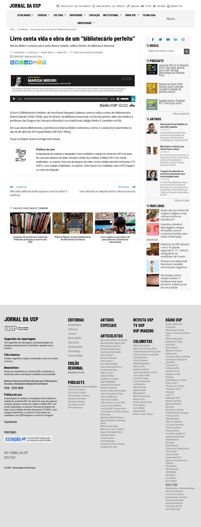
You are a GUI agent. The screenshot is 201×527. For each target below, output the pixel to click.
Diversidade (76, 15)
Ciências (42, 15)
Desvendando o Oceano (79, 395)
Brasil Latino (171, 353)
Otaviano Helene (107, 435)
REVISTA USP (143, 319)
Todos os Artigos (181, 200)
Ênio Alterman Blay (108, 364)
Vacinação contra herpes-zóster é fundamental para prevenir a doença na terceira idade (173, 281)
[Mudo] (118, 98)
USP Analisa (171, 466)
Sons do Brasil (172, 454)
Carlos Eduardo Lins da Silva (146, 354)
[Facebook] (12, 62)
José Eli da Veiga (140, 378)
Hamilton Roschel (108, 387)
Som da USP (171, 451)
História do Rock (173, 389)
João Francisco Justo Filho (112, 402)
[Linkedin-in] (175, 39)
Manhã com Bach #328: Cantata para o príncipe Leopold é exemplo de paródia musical (171, 87)
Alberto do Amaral (141, 345)
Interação (170, 392)
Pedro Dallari (138, 408)
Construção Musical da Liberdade (176, 361)
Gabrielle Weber (107, 376)
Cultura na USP (172, 368)
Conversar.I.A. (172, 365)
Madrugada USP (173, 398)
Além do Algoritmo (174, 338)
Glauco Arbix (139, 366)
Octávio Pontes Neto (142, 402)
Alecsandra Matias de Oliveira (113, 340)
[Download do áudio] (133, 98)
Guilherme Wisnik (141, 369)
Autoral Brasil (172, 347)
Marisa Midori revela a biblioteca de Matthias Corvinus (73, 238)
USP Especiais (172, 469)
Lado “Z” (170, 395)
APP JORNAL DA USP (16, 453)
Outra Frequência (173, 427)
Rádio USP (130, 15)
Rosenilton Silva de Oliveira (112, 444)
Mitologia (170, 407)
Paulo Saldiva (139, 405)
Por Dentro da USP (76, 404)
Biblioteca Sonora (174, 350)
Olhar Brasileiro (172, 418)
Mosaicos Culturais (174, 410)
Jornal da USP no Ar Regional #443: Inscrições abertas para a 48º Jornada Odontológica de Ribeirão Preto (173, 70)
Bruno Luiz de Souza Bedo (145, 348)
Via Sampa (170, 475)
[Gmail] (35, 62)
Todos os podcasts (180, 113)
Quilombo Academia (175, 436)
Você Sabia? (171, 481)
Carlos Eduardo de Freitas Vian (147, 351)
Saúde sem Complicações (177, 448)
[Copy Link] (40, 62)
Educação (94, 15)
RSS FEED (9, 457)
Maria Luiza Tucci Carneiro (112, 429)
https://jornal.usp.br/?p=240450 (88, 52)
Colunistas (33, 52)
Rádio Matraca (172, 439)
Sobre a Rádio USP (174, 324)
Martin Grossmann (141, 396)
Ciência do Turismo (76, 389)
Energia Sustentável (77, 398)
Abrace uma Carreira (175, 330)
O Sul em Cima (172, 416)
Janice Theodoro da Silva (111, 393)
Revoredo (170, 442)
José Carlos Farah (141, 375)
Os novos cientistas (175, 424)
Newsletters (11, 367)
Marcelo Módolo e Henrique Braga (112, 422)
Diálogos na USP (173, 374)
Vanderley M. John (108, 447)
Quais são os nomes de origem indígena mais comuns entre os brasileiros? (175, 214)
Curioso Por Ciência (77, 392)
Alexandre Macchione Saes (112, 343)
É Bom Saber (171, 383)
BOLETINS (172, 485)
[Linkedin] (26, 62)
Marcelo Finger (140, 387)
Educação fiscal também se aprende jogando (174, 125)
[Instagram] (183, 39)
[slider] (125, 98)
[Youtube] (168, 39)
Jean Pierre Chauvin (109, 399)
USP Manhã (171, 472)
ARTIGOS (107, 319)
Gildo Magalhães (108, 382)
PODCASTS (76, 382)
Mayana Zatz (139, 399)
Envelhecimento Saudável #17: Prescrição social (172, 102)
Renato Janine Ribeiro (143, 414)
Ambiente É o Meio (174, 341)
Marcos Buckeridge (109, 426)
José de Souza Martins (110, 405)
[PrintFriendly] (44, 62)
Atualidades (24, 15)
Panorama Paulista (76, 401)
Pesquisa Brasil (172, 430)
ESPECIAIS (108, 325)
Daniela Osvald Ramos (110, 349)
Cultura (58, 15)
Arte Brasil (170, 344)
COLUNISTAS (142, 341)
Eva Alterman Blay (108, 370)
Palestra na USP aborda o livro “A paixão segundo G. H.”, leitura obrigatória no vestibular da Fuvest (175, 250)
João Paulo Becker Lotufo (145, 372)
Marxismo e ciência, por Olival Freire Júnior (172, 148)
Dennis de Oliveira (108, 358)
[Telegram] (31, 62)
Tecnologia (149, 15)
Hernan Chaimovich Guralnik (113, 390)
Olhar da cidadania (174, 421)
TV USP (139, 325)
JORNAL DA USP (25, 5)
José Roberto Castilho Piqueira (114, 411)
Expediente (10, 421)
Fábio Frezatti (106, 373)
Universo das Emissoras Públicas (176, 461)
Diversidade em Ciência (176, 380)
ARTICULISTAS (111, 335)
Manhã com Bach (173, 401)
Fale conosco (12, 354)
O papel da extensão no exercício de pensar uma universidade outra (172, 174)
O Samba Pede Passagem (177, 413)
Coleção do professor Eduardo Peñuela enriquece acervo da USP (30, 239)
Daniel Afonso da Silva (110, 346)
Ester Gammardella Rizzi (111, 367)
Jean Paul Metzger (108, 396)
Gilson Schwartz (140, 360)
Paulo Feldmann (107, 441)
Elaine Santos (106, 361)
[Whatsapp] (21, 62)
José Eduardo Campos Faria (113, 408)
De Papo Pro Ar (172, 371)
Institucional (111, 15)
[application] (70, 99)
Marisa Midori (47, 52)
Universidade (84, 22)
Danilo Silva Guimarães (110, 352)
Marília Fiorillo (139, 390)
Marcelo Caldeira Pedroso (112, 417)
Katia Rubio (105, 414)
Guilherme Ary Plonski (110, 385)
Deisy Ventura (106, 355)
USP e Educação (75, 407)
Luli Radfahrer (139, 384)
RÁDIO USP (174, 319)
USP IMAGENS (143, 330)
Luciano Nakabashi (141, 381)
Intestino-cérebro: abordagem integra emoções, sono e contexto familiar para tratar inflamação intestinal (167, 231)
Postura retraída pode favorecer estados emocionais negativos (174, 264)
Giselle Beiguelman (141, 363)
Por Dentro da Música (175, 433)
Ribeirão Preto (76, 372)
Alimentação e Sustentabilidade (82, 386)
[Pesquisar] (186, 51)
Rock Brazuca (172, 445)
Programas (171, 327)
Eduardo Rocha (140, 357)
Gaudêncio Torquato (109, 379)
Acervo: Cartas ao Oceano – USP (178, 334)
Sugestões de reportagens (20, 339)
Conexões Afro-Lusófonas (178, 356)
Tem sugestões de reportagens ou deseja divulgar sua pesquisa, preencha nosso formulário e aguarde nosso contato (28, 345)
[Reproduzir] (14, 98)
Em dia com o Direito (175, 386)
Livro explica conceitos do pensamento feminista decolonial (115, 239)
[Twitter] (17, 62)
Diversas (169, 377)
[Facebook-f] (153, 39)
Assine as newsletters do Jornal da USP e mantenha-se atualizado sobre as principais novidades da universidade (29, 373)
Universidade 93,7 (173, 457)
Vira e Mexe (171, 478)
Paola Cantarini (107, 438)
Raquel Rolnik (139, 411)
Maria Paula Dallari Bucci (111, 432)
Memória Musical (173, 404)
